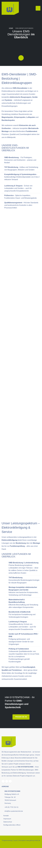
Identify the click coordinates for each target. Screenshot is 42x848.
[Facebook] (3, 781)
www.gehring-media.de (33, 840)
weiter (12, 281)
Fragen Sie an (21, 717)
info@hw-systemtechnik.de (14, 811)
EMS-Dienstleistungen (24, 28)
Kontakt (6, 815)
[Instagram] (6, 781)
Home (11, 28)
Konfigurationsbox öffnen (11, 825)
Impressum (7, 819)
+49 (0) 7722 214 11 (11, 807)
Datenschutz (7, 822)
